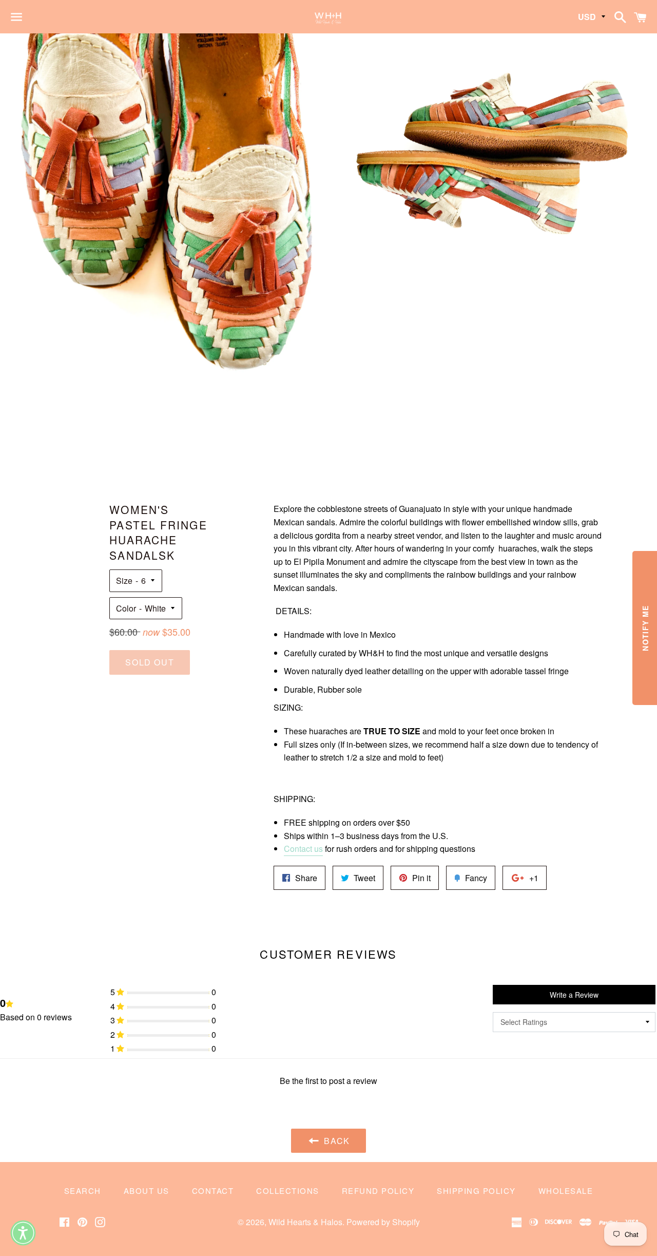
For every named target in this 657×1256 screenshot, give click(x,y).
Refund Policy (378, 1190)
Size (124, 580)
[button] (23, 1233)
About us (146, 1190)
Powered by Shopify (383, 1222)
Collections (287, 1190)
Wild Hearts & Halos (305, 1222)
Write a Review (574, 994)
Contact (213, 1190)
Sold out (149, 662)
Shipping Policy (476, 1190)
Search (82, 1190)
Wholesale (565, 1190)
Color (126, 608)
